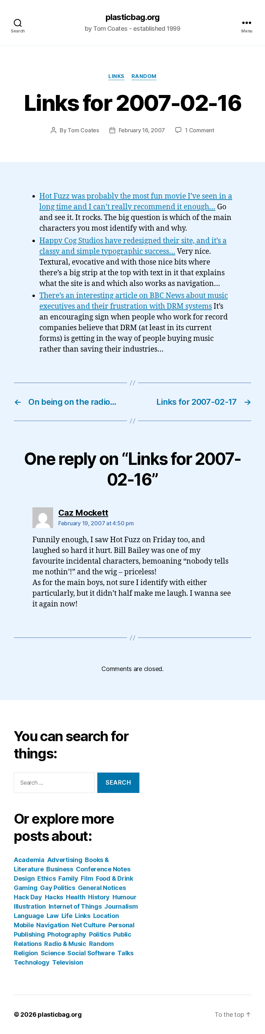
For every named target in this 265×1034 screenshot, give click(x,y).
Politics (100, 934)
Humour (124, 897)
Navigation (52, 925)
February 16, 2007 (142, 130)
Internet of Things (75, 906)
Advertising (64, 859)
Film (87, 878)
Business (59, 869)
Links (116, 76)
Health (75, 897)
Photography (66, 934)
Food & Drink (114, 878)
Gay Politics (57, 887)
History (99, 897)
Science (53, 953)
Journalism (121, 906)
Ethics (46, 878)
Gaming (25, 887)
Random (144, 76)
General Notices (102, 887)
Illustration (30, 906)
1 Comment (199, 130)
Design (24, 878)
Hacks (54, 897)
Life (66, 915)
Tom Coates (83, 130)
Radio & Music (65, 943)
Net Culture (88, 925)
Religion (26, 953)
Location (106, 915)
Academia (29, 859)
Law (53, 915)
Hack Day (28, 897)
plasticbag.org (132, 17)
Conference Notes (103, 869)
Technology (31, 962)
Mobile (23, 925)
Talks (125, 953)
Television (67, 962)
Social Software (91, 953)
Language (29, 915)
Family (68, 878)
